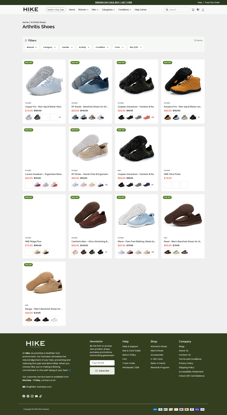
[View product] (62, 62)
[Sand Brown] (92, 117)
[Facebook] (23, 396)
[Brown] (167, 117)
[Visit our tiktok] (40, 396)
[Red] (37, 184)
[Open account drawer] (203, 9)
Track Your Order (212, 2)
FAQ (124, 359)
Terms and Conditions (190, 359)
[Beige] (176, 252)
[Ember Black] (45, 252)
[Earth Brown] (167, 184)
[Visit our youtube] (36, 396)
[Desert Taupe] (37, 252)
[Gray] (37, 117)
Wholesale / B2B (130, 367)
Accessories (157, 354)
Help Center (141, 9)
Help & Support (130, 346)
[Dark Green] (121, 117)
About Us (183, 350)
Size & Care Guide (131, 350)
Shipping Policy (186, 367)
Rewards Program (160, 367)
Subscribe (104, 370)
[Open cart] (193, 9)
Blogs (181, 346)
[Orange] (54, 184)
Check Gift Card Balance (192, 375)
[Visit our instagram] (32, 396)
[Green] (184, 117)
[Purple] (146, 184)
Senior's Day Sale (55, 9)
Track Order (128, 363)
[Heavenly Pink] (75, 252)
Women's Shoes (159, 346)
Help (200, 2)
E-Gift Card (156, 359)
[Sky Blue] (75, 184)
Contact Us (185, 354)
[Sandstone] (176, 184)
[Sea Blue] (75, 117)
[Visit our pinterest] (28, 396)
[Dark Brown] (167, 252)
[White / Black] (100, 117)
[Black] (45, 117)
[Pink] (83, 184)
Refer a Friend (158, 363)
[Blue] (28, 117)
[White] (54, 319)
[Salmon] (146, 117)
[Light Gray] (45, 184)
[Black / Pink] (129, 252)
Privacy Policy (186, 363)
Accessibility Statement (191, 371)
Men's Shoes (157, 350)
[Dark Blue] (54, 117)
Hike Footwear (43, 409)
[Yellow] (92, 184)
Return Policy (129, 354)
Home (72, 9)
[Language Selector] (198, 10)
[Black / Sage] (83, 117)
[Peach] (146, 252)
